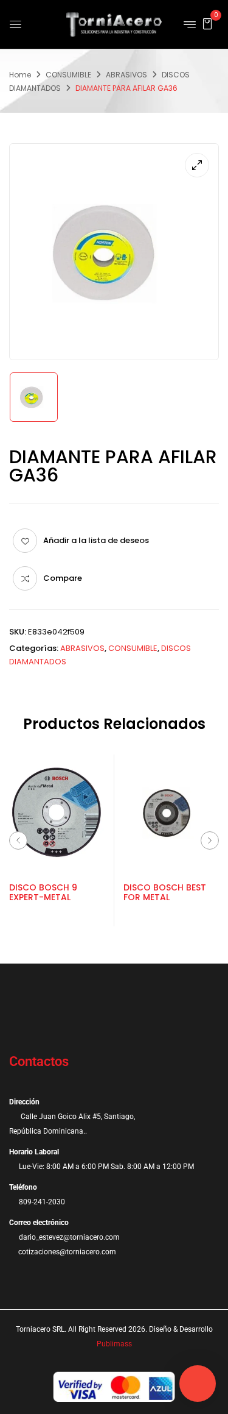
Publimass (114, 1344)
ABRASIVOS (126, 74)
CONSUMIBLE (68, 74)
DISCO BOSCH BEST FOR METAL (164, 892)
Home (20, 74)
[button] (207, 23)
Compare (62, 578)
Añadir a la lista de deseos (96, 540)
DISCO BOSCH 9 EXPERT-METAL (43, 892)
